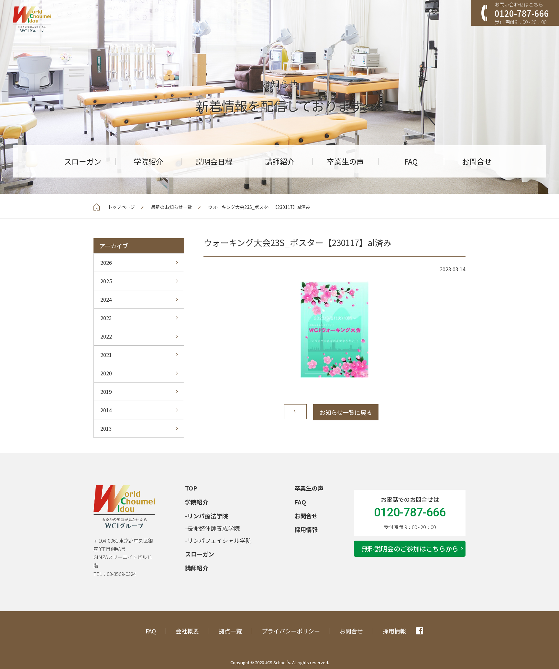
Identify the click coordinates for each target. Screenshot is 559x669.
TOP (191, 488)
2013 (106, 428)
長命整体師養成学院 (213, 528)
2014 (106, 410)
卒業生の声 (345, 161)
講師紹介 (280, 161)
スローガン (82, 161)
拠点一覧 (230, 631)
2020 (106, 373)
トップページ (121, 207)
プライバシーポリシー (291, 631)
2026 (106, 262)
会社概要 (187, 631)
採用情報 (306, 529)
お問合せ (477, 161)
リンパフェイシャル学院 (219, 540)
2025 (106, 281)
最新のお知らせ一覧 (171, 207)
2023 (106, 318)
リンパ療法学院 (207, 516)
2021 (106, 355)
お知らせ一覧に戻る (346, 412)
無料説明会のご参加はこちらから (409, 548)
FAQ (411, 161)
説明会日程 (214, 161)
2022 (106, 336)
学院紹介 (148, 161)
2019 (106, 391)
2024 (106, 299)
